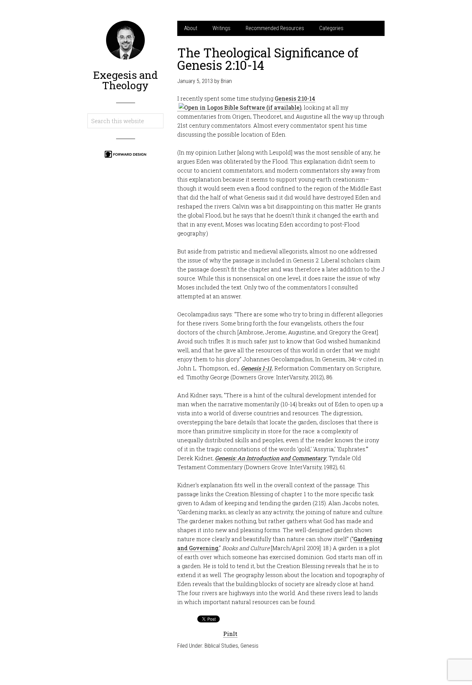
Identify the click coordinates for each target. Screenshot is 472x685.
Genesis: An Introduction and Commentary (270, 458)
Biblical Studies (221, 645)
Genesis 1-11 (256, 368)
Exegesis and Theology (125, 80)
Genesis (249, 645)
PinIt (230, 633)
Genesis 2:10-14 (295, 98)
